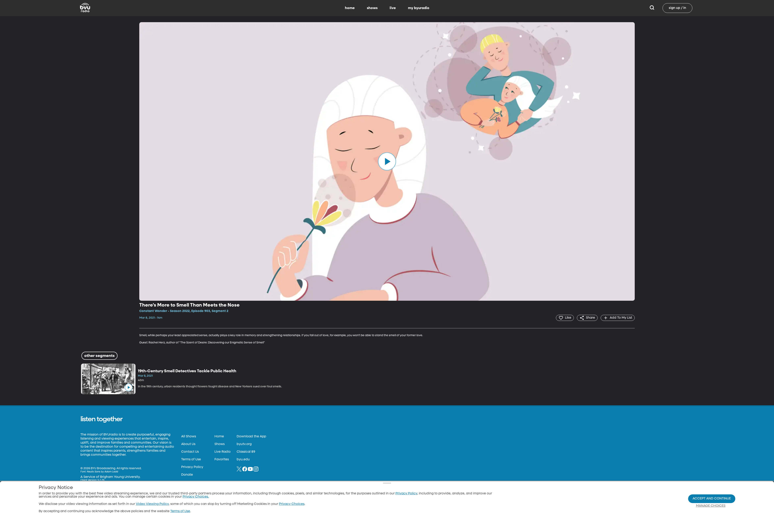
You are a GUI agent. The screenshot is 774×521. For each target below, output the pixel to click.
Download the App (251, 436)
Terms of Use (191, 459)
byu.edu (243, 459)
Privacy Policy (192, 467)
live (393, 8)
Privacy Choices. (196, 496)
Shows (219, 444)
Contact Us (190, 451)
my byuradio (418, 8)
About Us (188, 444)
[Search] (652, 8)
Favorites (221, 459)
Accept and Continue (712, 498)
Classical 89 (246, 451)
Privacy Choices (291, 504)
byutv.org (244, 444)
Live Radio (222, 451)
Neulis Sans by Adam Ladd (102, 472)
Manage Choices (710, 505)
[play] (387, 161)
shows (372, 8)
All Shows (188, 436)
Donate (187, 474)
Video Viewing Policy (152, 504)
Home (219, 436)
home (350, 8)
